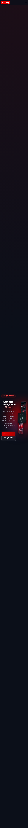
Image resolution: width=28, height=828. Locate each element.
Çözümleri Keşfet (8, 433)
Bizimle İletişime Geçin (8, 438)
